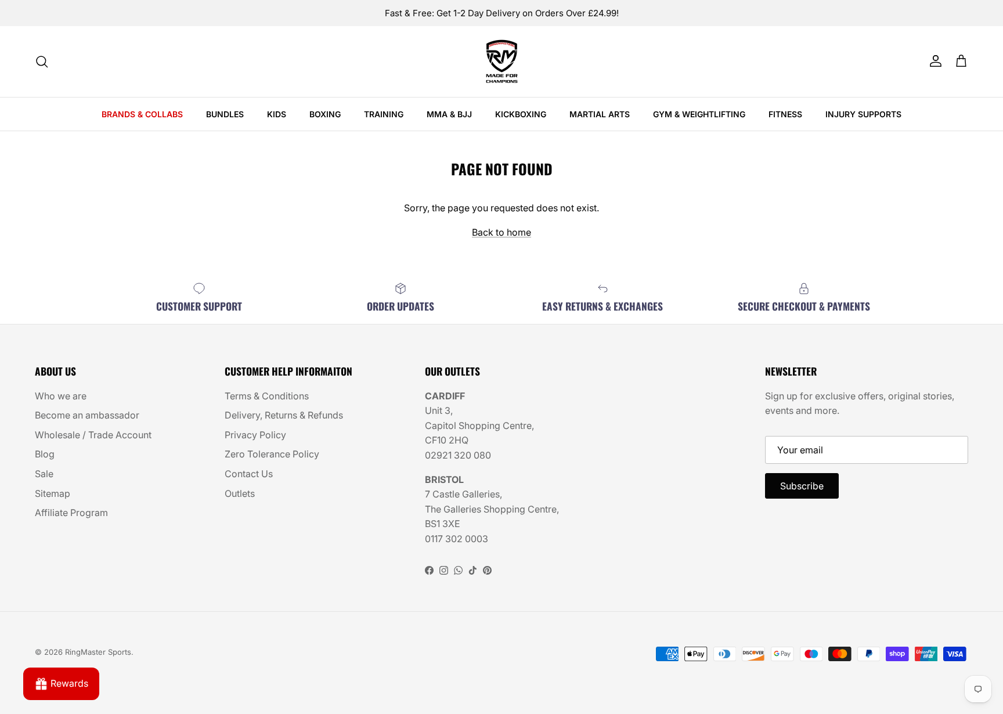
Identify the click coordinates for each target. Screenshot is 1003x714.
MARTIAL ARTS (599, 114)
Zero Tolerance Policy (272, 454)
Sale (44, 473)
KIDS (276, 114)
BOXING (325, 114)
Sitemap (52, 493)
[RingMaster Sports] (502, 61)
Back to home (501, 232)
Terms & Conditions (267, 396)
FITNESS (785, 114)
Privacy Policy (255, 435)
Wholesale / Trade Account (93, 435)
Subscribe (802, 486)
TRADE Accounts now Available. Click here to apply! (501, 17)
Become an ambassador (87, 415)
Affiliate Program (71, 512)
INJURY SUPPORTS (863, 114)
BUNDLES (225, 114)
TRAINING (383, 114)
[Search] (42, 61)
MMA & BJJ (449, 114)
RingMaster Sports (98, 652)
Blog (45, 454)
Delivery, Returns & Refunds (284, 415)
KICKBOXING (520, 114)
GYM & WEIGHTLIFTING (699, 114)
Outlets (240, 493)
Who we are (60, 396)
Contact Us (249, 473)
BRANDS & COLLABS (142, 114)
